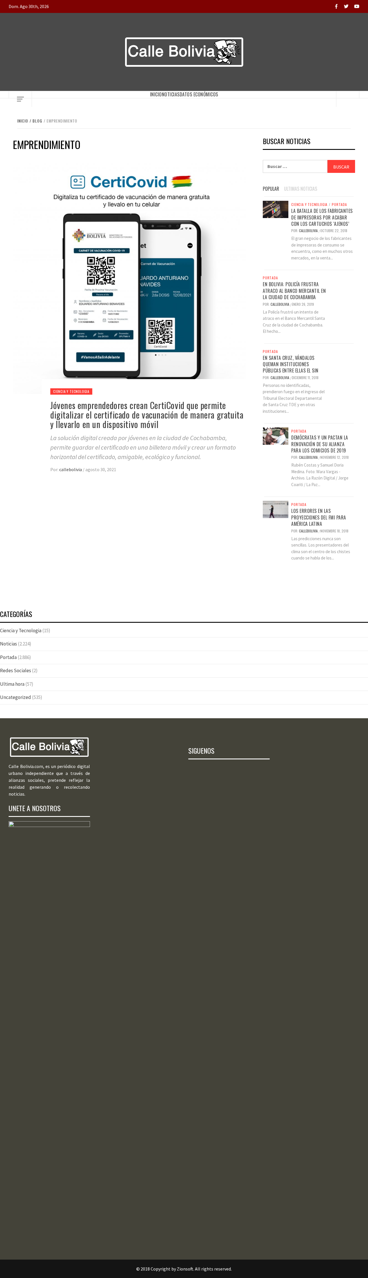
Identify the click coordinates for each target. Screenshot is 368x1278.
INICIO (156, 94)
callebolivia (71, 469)
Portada (339, 204)
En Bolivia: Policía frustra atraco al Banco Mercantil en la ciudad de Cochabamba (294, 291)
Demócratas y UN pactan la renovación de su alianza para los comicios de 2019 (319, 444)
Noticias (171, 94)
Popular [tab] (271, 188)
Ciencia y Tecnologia (71, 391)
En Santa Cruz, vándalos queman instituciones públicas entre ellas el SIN (291, 364)
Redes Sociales (15, 670)
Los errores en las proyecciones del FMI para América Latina (318, 517)
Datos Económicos (199, 94)
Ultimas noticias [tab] (300, 188)
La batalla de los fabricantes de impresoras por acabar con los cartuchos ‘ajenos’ (322, 217)
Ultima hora (12, 684)
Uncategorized (15, 697)
